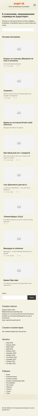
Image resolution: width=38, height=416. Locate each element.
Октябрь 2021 (11, 363)
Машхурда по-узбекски (13, 248)
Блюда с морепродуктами (15, 381)
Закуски (9, 387)
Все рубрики (10, 383)
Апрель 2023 (10, 351)
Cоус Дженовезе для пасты (15, 185)
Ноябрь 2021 (10, 361)
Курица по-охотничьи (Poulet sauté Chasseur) (18, 314)
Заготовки (10, 385)
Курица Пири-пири (10, 280)
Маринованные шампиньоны (12, 312)
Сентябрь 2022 (11, 357)
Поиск (4, 293)
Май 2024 (9, 343)
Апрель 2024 (10, 345)
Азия (8, 374)
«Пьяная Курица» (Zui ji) (13, 217)
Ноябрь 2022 (10, 355)
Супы (8, 393)
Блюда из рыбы (11, 379)
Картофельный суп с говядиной (16, 153)
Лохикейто (8, 91)
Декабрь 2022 (11, 353)
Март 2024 (10, 347)
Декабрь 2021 (11, 359)
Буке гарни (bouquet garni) (11, 320)
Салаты (9, 389)
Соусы (8, 391)
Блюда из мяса (11, 376)
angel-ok (19, 3)
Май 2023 (9, 349)
